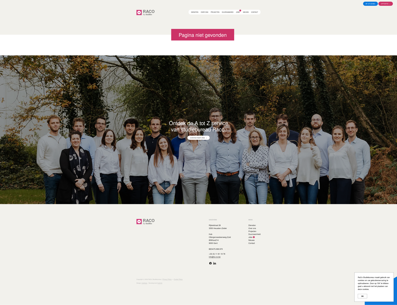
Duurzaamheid (227, 12)
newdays (144, 283)
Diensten (194, 12)
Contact (254, 12)
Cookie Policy (178, 279)
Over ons (204, 12)
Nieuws (246, 12)
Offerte (385, 4)
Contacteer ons (197, 138)
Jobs (238, 12)
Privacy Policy (167, 279)
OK (362, 296)
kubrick (160, 283)
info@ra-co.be (215, 256)
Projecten (215, 12)
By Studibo (370, 4)
